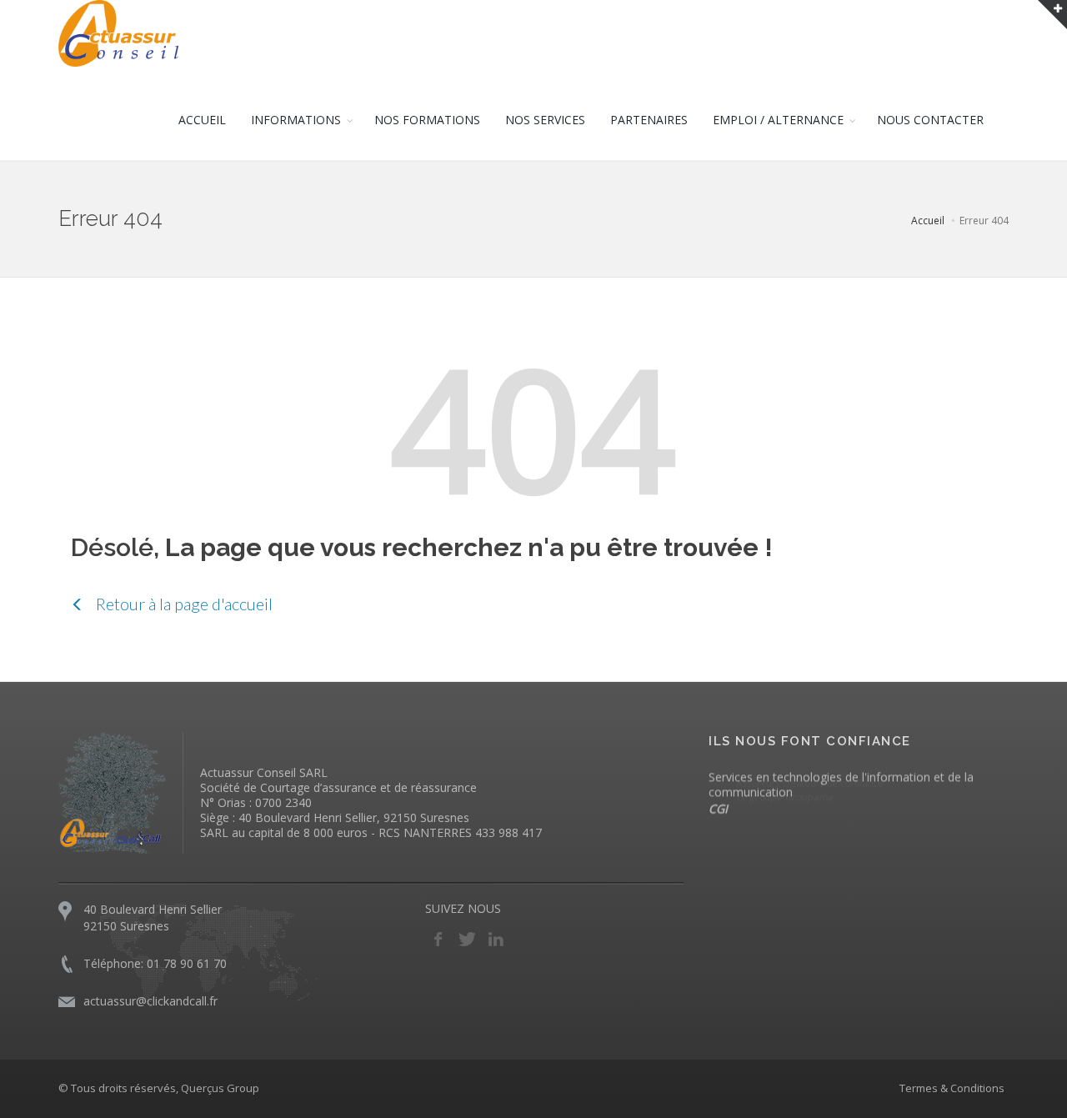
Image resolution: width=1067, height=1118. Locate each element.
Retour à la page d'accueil (183, 604)
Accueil (927, 220)
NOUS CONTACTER (930, 120)
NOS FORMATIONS (427, 120)
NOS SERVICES (545, 120)
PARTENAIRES (649, 120)
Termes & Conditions (951, 1087)
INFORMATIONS (296, 120)
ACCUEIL (202, 120)
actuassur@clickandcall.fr (150, 1001)
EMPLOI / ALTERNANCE (778, 120)
